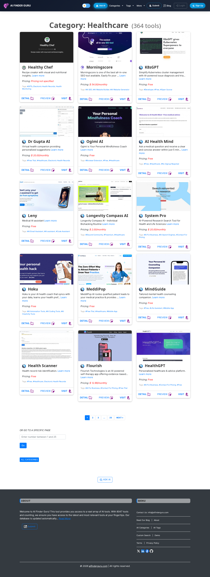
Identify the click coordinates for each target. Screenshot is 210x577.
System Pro (155, 215)
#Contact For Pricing (109, 388)
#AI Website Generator (119, 90)
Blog (169, 5)
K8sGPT (151, 67)
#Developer (148, 90)
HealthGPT (154, 365)
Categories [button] (114, 5)
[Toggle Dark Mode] (86, 5)
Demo (157, 535)
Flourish (93, 365)
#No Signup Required (170, 164)
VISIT (64, 98)
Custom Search (144, 535)
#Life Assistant (156, 308)
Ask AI (102, 5)
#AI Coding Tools (53, 311)
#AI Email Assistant (35, 231)
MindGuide (155, 289)
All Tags (157, 528)
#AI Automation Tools (36, 311)
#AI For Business (151, 235)
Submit (155, 5)
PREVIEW (45, 98)
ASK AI (107, 479)
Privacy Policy (152, 543)
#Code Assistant (63, 231)
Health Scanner (42, 365)
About (156, 520)
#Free (156, 90)
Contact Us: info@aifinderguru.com (152, 512)
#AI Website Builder (101, 90)
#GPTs (29, 86)
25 (110, 417)
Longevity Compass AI (106, 215)
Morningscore (99, 67)
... (104, 417)
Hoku (32, 289)
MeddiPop (95, 289)
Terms (139, 543)
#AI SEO (88, 90)
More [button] (139, 5)
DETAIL (26, 98)
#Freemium (108, 235)
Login (181, 5)
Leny (32, 215)
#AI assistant (49, 231)
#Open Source (166, 90)
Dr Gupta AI (38, 141)
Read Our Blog (143, 520)
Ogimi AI (94, 141)
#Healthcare (42, 160)
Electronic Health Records (44, 86)
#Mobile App (112, 311)
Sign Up (199, 5)
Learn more (38, 75)
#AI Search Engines (167, 235)
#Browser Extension (93, 160)
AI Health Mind (158, 141)
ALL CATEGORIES (29, 459)
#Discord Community (94, 235)
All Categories (143, 528)
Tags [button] (128, 5)
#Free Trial (31, 160)
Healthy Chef (40, 67)
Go (23, 445)
